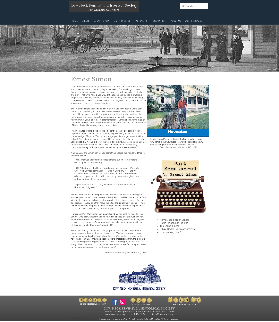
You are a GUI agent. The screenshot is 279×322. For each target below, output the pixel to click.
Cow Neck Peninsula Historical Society (103, 5)
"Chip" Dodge (167, 228)
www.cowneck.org (115, 314)
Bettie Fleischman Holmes (174, 222)
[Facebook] (115, 302)
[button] (86, 21)
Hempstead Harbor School (174, 219)
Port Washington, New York (103, 9)
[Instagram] (122, 302)
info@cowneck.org (162, 314)
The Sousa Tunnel (169, 225)
